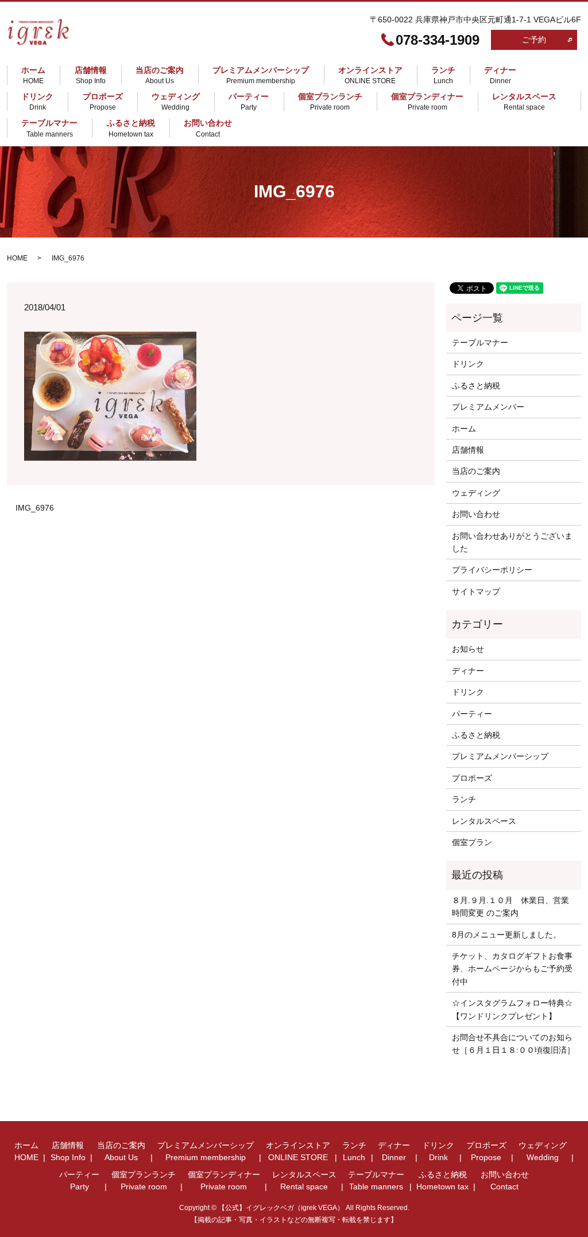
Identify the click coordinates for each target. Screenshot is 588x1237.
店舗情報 (91, 75)
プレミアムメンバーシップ (260, 75)
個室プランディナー (427, 101)
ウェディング (176, 101)
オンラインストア (370, 75)
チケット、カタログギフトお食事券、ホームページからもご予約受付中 (512, 968)
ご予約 (534, 39)
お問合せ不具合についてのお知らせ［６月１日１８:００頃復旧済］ (513, 1044)
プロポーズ (103, 101)
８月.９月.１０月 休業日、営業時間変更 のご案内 (510, 906)
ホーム (33, 75)
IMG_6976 (35, 507)
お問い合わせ (208, 128)
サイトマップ (476, 591)
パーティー (249, 101)
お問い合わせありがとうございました (512, 542)
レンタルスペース (524, 101)
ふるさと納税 (131, 128)
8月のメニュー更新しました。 (506, 934)
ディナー (500, 75)
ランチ (443, 75)
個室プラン (472, 842)
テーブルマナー (49, 128)
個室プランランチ (330, 101)
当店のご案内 (160, 75)
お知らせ (468, 648)
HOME (17, 258)
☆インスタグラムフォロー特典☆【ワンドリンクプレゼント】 (512, 1009)
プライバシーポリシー (492, 569)
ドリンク (37, 101)
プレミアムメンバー (488, 406)
